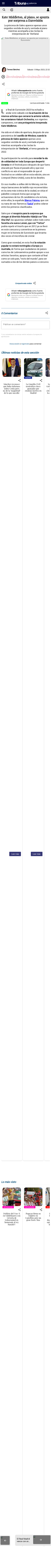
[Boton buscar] (4, 10)
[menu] (3, 3)
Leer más (15, 854)
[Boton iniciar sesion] (48, 10)
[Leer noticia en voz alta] (3, 77)
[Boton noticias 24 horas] (11, 9)
